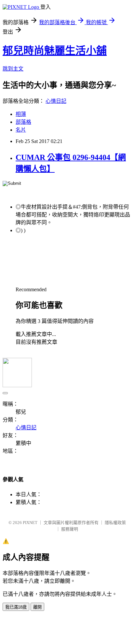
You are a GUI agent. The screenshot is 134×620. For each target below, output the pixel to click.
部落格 (23, 122)
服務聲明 (69, 529)
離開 (37, 607)
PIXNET (30, 522)
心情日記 (56, 101)
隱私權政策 (115, 522)
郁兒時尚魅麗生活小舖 (55, 50)
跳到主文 (13, 69)
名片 (21, 130)
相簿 (21, 114)
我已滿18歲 (16, 607)
